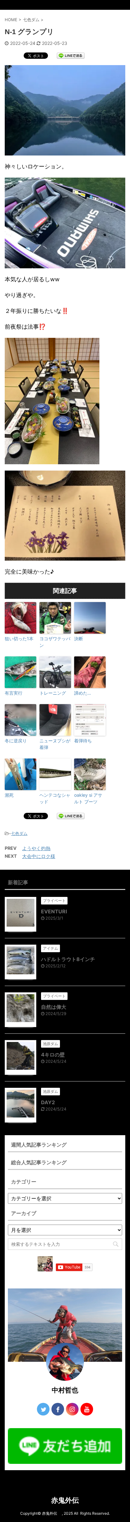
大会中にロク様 (38, 856)
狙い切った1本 (19, 638)
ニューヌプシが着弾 (54, 744)
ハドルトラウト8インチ (68, 959)
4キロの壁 (53, 1054)
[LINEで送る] (71, 55)
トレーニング (52, 693)
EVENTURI (54, 911)
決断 (78, 638)
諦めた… (82, 693)
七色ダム (19, 833)
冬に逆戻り (16, 740)
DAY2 (48, 1102)
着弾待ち (83, 740)
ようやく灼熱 (36, 848)
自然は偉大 (53, 1007)
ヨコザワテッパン (54, 642)
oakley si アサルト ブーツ (88, 798)
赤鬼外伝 (68, 1500)
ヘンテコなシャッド (54, 798)
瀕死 (9, 795)
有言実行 (13, 693)
